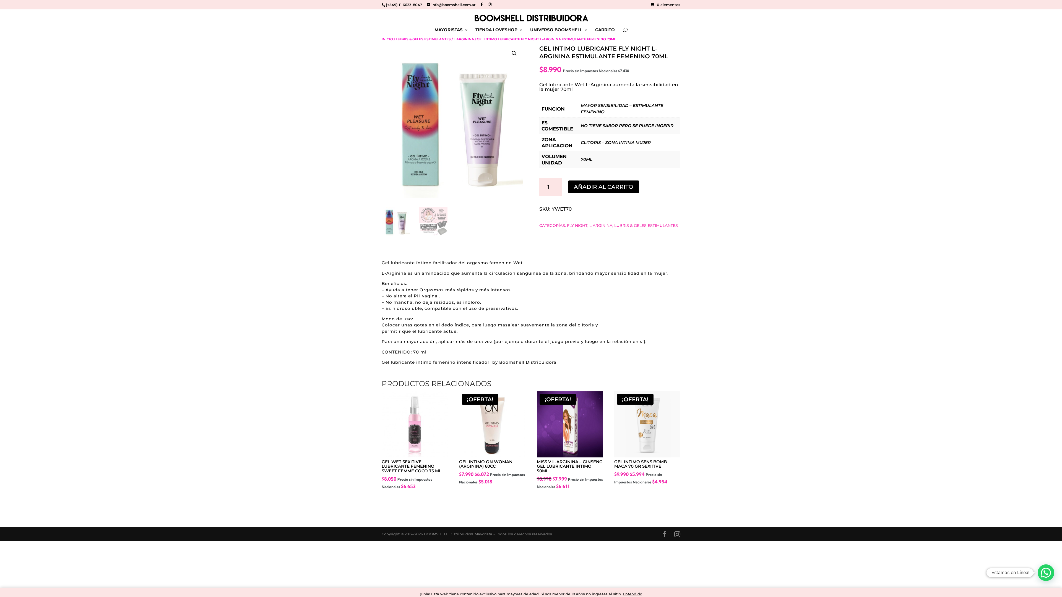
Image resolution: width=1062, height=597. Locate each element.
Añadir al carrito (603, 187)
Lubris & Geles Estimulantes (423, 39)
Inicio (387, 39)
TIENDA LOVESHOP (496, 30)
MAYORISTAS (448, 30)
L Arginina (464, 39)
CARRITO (605, 30)
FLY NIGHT (577, 225)
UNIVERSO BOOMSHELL (556, 30)
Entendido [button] (632, 594)
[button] (514, 53)
